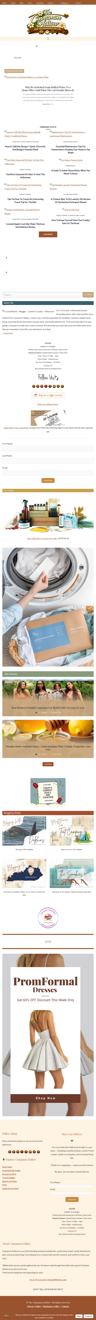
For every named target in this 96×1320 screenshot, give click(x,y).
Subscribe (40, 3)
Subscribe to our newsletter (16, 427)
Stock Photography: (48, 1279)
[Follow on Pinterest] (42, 386)
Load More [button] (48, 234)
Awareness (70, 166)
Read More (47, 104)
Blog (21, 3)
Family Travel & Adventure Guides (70, 215)
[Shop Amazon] (62, 386)
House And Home (71, 142)
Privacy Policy (34, 1306)
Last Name (7, 455)
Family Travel (25, 169)
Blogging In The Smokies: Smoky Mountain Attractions (71, 892)
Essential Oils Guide (11, 1170)
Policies (50, 3)
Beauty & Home (9, 1181)
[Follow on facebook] (50, 386)
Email (4, 467)
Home (4, 3)
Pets (4, 1185)
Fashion (8, 682)
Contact (78, 3)
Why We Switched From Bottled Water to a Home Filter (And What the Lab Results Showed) (48, 89)
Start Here (7, 1167)
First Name (7, 443)
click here (17, 57)
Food (7, 723)
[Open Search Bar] (48, 39)
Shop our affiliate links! (48, 404)
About (13, 3)
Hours (30, 3)
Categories (64, 3)
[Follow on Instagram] (34, 386)
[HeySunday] (48, 665)
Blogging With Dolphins (24, 849)
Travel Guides (8, 1177)
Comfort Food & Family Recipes (25, 142)
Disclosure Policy (51, 1306)
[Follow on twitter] (54, 386)
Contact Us (48, 365)
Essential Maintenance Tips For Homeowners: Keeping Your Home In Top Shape (70, 149)
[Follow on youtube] (46, 386)
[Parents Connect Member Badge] (48, 927)
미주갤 (48, 941)
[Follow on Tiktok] (38, 386)
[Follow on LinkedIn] (58, 386)
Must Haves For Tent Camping (71, 849)
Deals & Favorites (10, 1188)
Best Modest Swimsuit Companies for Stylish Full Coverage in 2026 (48, 707)
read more (8, 333)
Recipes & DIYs (9, 1174)
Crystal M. (44, 712)
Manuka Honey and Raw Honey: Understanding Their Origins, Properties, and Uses (48, 748)
